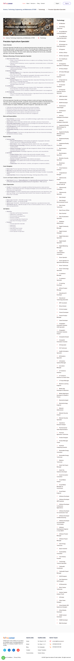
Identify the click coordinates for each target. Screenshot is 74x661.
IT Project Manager (64, 380)
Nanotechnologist (63, 400)
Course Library (29, 653)
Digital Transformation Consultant (61, 252)
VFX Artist (61, 597)
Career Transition (42, 650)
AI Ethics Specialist (64, 55)
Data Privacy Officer (64, 210)
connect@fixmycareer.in (58, 641)
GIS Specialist (62, 344)
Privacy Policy (17, 657)
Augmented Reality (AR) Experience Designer (63, 133)
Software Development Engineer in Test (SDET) (62, 529)
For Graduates (41, 647)
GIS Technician (63, 348)
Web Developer (63, 623)
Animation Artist (63, 99)
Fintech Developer (63, 312)
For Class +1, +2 (41, 644)
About (28, 3)
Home (24, 3)
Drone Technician (63, 265)
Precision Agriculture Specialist (16, 41)
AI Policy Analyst (63, 68)
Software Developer (64, 496)
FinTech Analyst (63, 309)
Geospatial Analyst (64, 336)
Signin (57, 3)
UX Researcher (63, 584)
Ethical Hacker (62, 306)
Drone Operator (63, 257)
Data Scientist (62, 213)
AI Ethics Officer (63, 52)
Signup (67, 3)
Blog (38, 3)
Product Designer (63, 437)
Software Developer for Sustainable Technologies (63, 522)
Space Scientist (63, 548)
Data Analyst (62, 197)
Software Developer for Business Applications (63, 506)
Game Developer (63, 320)
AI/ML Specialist (63, 96)
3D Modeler (62, 23)
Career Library (41, 653)
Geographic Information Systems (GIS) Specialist (62, 325)
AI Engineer (62, 49)
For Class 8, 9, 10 (42, 641)
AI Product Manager (64, 71)
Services (33, 3)
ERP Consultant (63, 302)
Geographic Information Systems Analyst (62, 332)
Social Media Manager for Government (61, 486)
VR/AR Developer (63, 620)
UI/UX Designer (63, 576)
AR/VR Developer (63, 102)
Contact (43, 3)
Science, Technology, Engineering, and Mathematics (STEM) (19, 9)
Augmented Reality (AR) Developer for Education (63, 127)
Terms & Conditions (7, 657)
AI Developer (62, 41)
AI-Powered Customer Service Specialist (61, 91)
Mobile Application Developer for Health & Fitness (63, 395)
